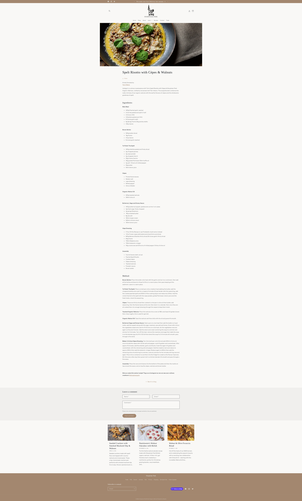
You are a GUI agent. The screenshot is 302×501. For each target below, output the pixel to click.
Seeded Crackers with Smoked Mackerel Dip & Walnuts (119, 445)
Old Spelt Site (163, 479)
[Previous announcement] (134, 1)
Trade (126, 479)
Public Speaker (173, 479)
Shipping (156, 479)
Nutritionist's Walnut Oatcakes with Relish (148, 444)
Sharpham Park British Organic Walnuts (148, 499)
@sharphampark (134, 375)
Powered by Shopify (161, 499)
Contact (141, 479)
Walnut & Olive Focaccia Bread (179, 444)
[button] (109, 11)
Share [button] (125, 78)
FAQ (131, 479)
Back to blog (152, 382)
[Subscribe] (134, 489)
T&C (145, 479)
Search (135, 479)
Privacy (150, 479)
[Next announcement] (167, 1)
